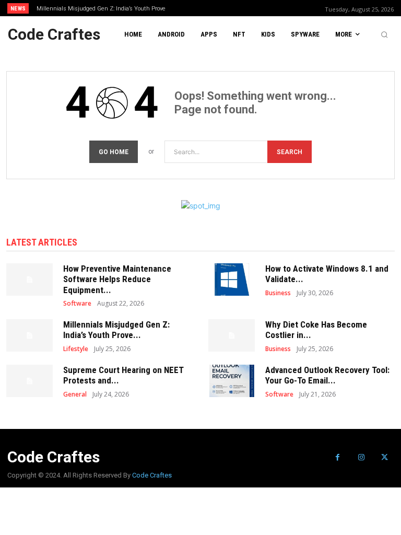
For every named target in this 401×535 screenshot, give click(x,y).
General (75, 394)
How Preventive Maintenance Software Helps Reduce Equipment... (117, 279)
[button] (384, 34)
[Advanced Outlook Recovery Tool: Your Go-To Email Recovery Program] (231, 381)
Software (77, 303)
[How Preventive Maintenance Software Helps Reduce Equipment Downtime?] (29, 279)
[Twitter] (384, 457)
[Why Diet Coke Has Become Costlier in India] (231, 335)
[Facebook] (337, 457)
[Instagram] (361, 457)
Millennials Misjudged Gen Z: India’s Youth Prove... (116, 329)
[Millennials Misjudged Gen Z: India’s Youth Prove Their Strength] (29, 335)
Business (278, 293)
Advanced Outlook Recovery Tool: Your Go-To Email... (327, 375)
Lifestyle (75, 349)
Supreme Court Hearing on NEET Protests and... (123, 375)
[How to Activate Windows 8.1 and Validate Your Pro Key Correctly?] (231, 279)
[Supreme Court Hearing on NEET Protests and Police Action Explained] (29, 381)
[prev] (203, 8)
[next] (220, 8)
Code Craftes (152, 475)
